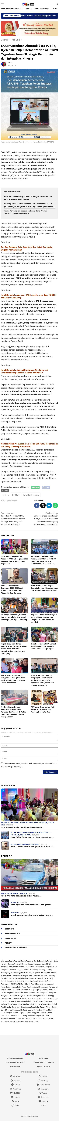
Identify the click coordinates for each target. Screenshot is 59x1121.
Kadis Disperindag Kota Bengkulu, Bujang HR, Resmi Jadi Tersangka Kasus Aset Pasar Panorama (13, 679)
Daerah (16, 823)
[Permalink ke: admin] (3, 64)
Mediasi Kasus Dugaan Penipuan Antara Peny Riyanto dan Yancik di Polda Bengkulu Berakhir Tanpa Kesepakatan (13, 712)
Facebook (17, 1076)
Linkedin (17, 1097)
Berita (10, 823)
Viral (3, 825)
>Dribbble (16, 1093)
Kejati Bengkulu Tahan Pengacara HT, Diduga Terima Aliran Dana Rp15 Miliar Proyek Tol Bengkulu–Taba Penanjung (14, 649)
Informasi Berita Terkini (10, 961)
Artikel (4, 823)
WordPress (17, 1089)
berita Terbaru (19, 966)
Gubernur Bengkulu (17, 995)
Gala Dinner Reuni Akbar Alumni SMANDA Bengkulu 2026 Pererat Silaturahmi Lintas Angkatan (14, 560)
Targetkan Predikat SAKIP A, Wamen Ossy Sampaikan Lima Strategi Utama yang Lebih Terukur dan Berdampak (13, 519)
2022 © (23, 1116)
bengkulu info (6, 966)
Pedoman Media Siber (15, 1062)
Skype (17, 1101)
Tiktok (17, 1105)
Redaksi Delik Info (15, 1058)
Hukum (22, 823)
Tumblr (16, 1085)
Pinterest (17, 1080)
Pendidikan (15, 835)
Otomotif (23, 893)
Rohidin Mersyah (14, 964)
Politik (23, 835)
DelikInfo (15, 495)
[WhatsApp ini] (55, 505)
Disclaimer (15, 1066)
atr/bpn (5, 495)
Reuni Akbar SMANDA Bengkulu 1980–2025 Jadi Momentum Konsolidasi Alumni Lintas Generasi (12, 589)
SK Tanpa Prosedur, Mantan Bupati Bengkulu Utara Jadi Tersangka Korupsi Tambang (14, 617)
